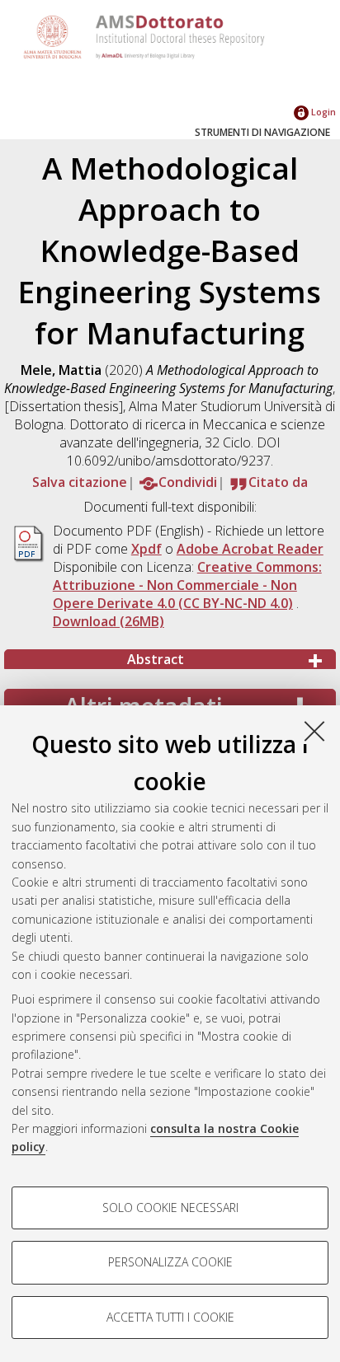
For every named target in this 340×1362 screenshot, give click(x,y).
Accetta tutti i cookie (170, 1317)
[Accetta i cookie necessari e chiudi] (314, 731)
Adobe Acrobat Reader (250, 549)
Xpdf (146, 549)
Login (322, 111)
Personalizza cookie (170, 1262)
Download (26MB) (108, 621)
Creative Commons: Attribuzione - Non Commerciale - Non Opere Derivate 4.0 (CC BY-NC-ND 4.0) (187, 585)
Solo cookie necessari (170, 1207)
